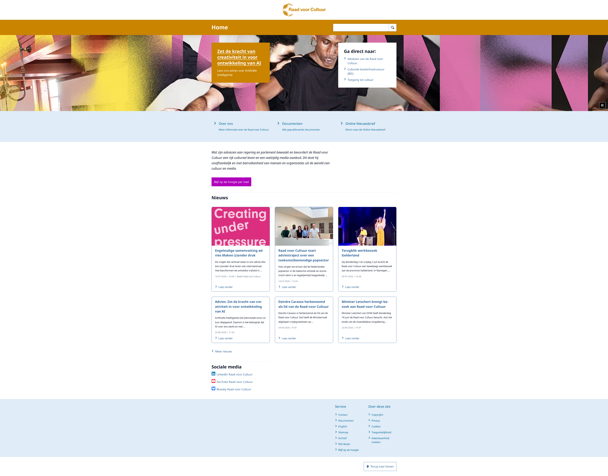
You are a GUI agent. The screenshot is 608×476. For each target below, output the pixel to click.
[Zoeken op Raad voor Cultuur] (392, 27)
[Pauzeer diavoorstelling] (602, 105)
